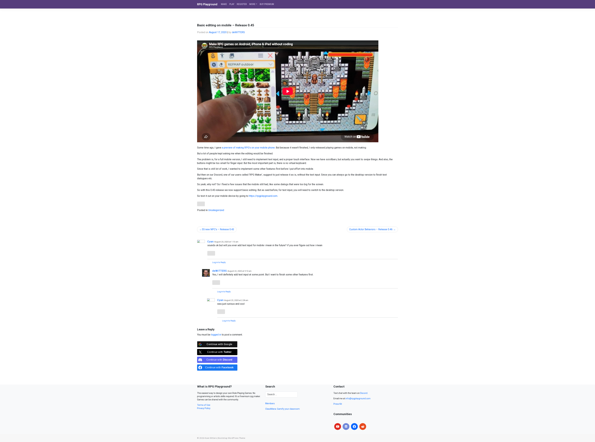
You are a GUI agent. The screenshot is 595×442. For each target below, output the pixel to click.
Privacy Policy (203, 408)
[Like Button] (201, 204)
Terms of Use (203, 405)
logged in (216, 334)
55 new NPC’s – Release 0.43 (218, 229)
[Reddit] (363, 426)
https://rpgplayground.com (263, 195)
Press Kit (337, 404)
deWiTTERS (238, 32)
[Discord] (346, 426)
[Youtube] (337, 426)
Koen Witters (211, 438)
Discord (363, 393)
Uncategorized (216, 210)
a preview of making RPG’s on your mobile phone (248, 147)
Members (270, 403)
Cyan (210, 241)
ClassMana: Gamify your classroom (282, 409)
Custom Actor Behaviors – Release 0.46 (370, 229)
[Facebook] (354, 426)
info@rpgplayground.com (358, 398)
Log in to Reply (219, 262)
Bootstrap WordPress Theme (231, 438)
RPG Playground (207, 4)
